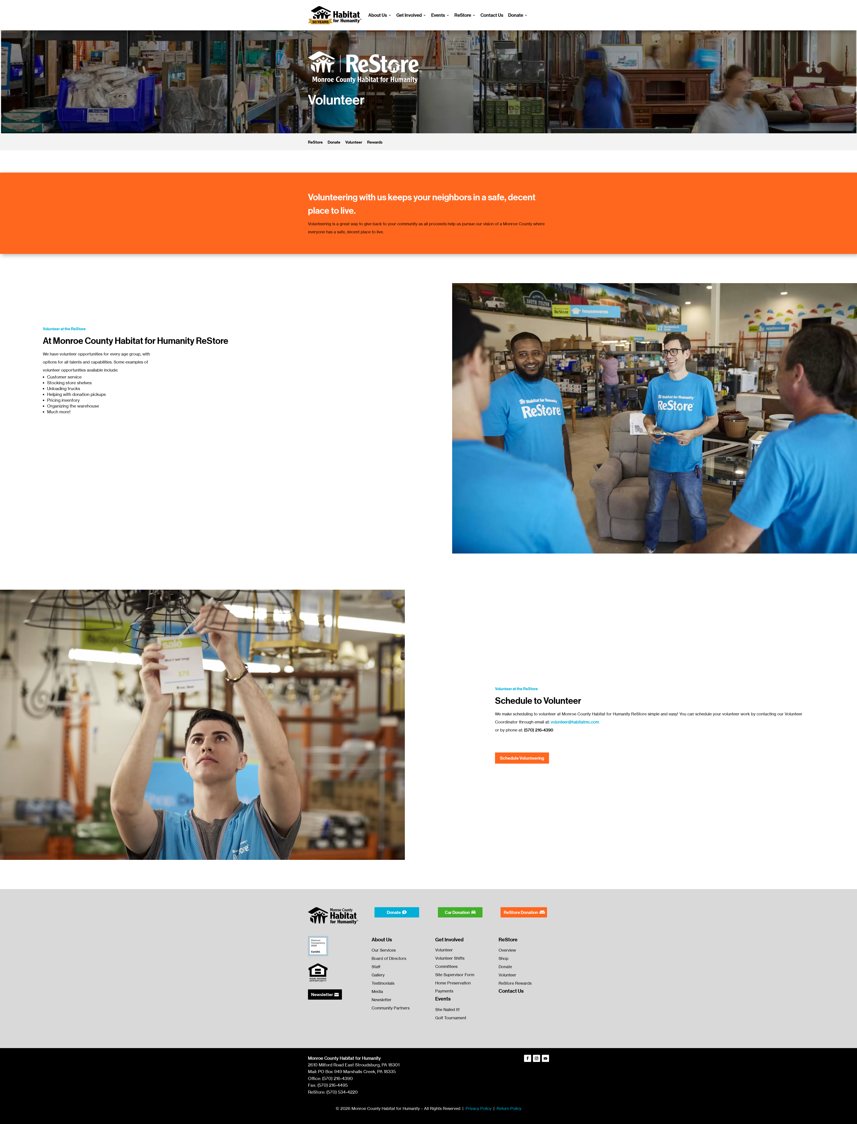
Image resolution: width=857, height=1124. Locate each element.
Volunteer (353, 143)
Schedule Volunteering (522, 758)
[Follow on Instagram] (536, 1058)
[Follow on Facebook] (527, 1058)
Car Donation (457, 912)
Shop (503, 958)
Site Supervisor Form (454, 974)
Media (377, 991)
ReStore (462, 15)
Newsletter (322, 994)
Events (438, 15)
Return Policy (509, 1108)
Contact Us (492, 15)
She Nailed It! (447, 1009)
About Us (377, 15)
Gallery (378, 974)
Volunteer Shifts (449, 958)
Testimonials (383, 983)
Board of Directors (389, 958)
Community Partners (391, 1007)
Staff (376, 966)
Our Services (384, 950)
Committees (446, 966)
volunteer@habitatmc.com (575, 721)
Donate (515, 15)
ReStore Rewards (515, 983)
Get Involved (409, 15)
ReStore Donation (521, 912)
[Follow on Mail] (545, 1058)
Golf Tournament (450, 1017)
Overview (507, 950)
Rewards (375, 143)
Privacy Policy (478, 1108)
